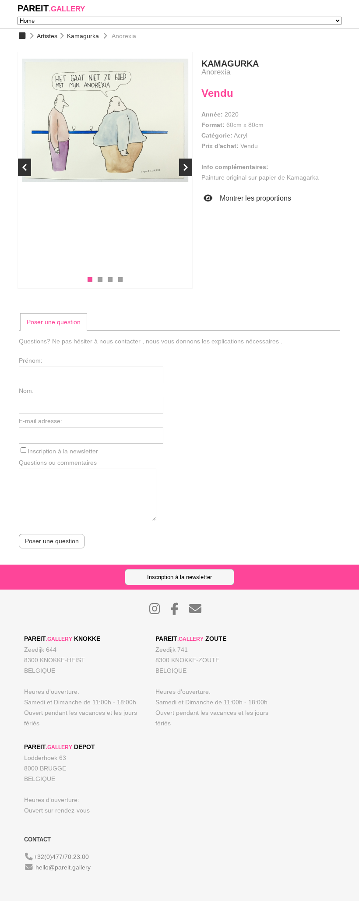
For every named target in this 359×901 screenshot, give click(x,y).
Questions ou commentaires (58, 462)
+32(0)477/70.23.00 (61, 856)
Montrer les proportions (254, 198)
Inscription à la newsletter (63, 451)
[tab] (53, 322)
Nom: (26, 390)
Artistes (47, 35)
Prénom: (30, 360)
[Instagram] (159, 611)
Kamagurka (83, 35)
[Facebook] (179, 611)
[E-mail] (199, 611)
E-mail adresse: (40, 420)
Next (185, 167)
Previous (24, 167)
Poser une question (54, 321)
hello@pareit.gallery (63, 867)
